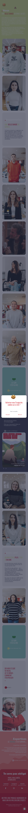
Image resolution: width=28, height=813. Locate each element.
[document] (14, 406)
